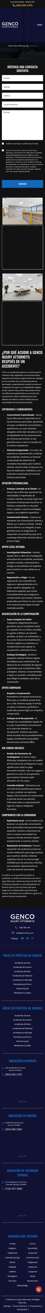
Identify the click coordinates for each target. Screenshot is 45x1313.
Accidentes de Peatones (22, 975)
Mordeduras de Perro (23, 984)
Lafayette (12, 1267)
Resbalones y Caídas (22, 992)
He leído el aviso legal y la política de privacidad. (22, 144)
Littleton (12, 1271)
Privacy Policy (35, 1306)
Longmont (32, 1271)
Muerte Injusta (22, 988)
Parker (32, 1276)
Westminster (32, 1281)
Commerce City (32, 1257)
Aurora (33, 1243)
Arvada (12, 1243)
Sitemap (7, 1306)
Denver (12, 1262)
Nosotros (31, 16)
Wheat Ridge (22, 1285)
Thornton (12, 1281)
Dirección (22, 1101)
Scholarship (22, 1309)
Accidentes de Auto (22, 963)
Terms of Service (20, 1306)
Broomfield (32, 1248)
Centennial (32, 1253)
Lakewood (32, 1267)
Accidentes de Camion (22, 967)
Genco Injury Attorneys (17, 46)
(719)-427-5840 (13, 1189)
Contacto (31, 39)
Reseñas (31, 27)
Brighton (12, 1248)
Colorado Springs (12, 1257)
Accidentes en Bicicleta (22, 980)
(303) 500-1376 (23, 5)
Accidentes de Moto (22, 971)
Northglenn (12, 1276)
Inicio (32, 10)
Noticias (31, 33)
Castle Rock (12, 1253)
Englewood (32, 1262)
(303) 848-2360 (13, 1129)
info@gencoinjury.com (25, 933)
